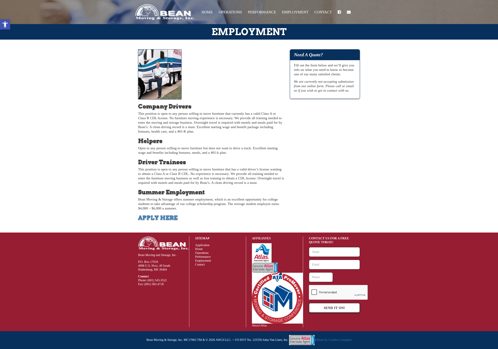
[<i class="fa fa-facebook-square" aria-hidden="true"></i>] (339, 12)
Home (207, 12)
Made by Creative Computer (334, 339)
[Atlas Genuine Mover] (302, 339)
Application (202, 245)
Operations (230, 12)
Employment (295, 12)
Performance (262, 12)
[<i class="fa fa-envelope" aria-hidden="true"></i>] (349, 12)
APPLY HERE (158, 217)
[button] (5, 24)
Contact (323, 12)
